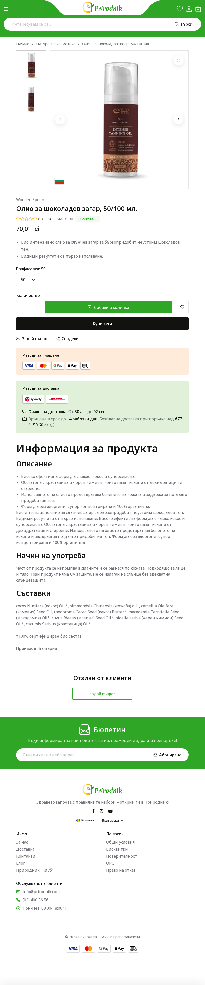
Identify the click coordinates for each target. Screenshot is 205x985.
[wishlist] (180, 9)
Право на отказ (121, 870)
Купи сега (102, 323)
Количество (28, 295)
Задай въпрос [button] (103, 693)
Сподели (70, 338)
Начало (23, 44)
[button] (6, 9)
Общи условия (120, 842)
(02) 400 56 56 (35, 900)
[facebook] (93, 810)
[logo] (102, 7)
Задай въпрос (36, 338)
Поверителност (121, 856)
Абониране (170, 755)
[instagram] (101, 810)
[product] (179, 60)
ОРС (110, 863)
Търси (186, 24)
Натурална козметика (56, 44)
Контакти (26, 856)
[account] (189, 9)
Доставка (25, 849)
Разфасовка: (31, 269)
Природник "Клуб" (35, 870)
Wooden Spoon (30, 199)
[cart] (198, 9)
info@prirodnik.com (41, 891)
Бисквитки (117, 849)
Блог (20, 863)
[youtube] (110, 810)
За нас (22, 842)
